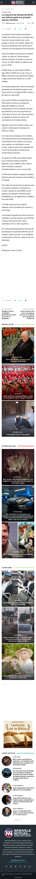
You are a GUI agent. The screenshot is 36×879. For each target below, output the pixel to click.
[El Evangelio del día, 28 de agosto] (18, 419)
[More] (25, 29)
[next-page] (6, 440)
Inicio (3, 9)
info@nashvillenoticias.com (18, 862)
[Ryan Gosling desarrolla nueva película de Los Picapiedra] (18, 540)
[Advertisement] (18, 275)
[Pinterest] (20, 866)
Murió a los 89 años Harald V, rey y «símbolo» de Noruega (18, 360)
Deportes (18, 393)
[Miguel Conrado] (3, 23)
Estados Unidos (9, 9)
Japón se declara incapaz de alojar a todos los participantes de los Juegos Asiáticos (18, 397)
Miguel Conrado (10, 23)
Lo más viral (18, 477)
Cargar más (17, 820)
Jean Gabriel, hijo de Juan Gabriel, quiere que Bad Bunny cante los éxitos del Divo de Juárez (23, 800)
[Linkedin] (15, 866)
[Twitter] (29, 866)
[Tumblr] (25, 866)
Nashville (18, 600)
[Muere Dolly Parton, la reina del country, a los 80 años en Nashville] (18, 662)
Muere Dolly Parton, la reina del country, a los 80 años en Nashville (18, 677)
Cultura (17, 673)
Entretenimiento (17, 552)
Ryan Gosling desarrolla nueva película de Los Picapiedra (18, 555)
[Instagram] (11, 866)
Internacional (17, 357)
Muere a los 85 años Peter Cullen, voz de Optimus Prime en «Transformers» (23, 812)
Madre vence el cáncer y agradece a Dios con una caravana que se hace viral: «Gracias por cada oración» (18, 639)
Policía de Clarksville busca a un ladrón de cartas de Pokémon (18, 603)
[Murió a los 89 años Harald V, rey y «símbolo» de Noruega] (18, 345)
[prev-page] (3, 440)
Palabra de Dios (18, 432)
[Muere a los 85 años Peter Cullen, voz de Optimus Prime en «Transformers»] (7, 812)
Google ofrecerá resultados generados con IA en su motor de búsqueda (9, 314)
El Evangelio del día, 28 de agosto (18, 434)
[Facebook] (6, 866)
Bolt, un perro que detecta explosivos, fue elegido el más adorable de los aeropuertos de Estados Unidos (18, 481)
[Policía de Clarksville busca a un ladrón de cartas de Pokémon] (18, 589)
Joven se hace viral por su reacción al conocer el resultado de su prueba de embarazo (26, 314)
